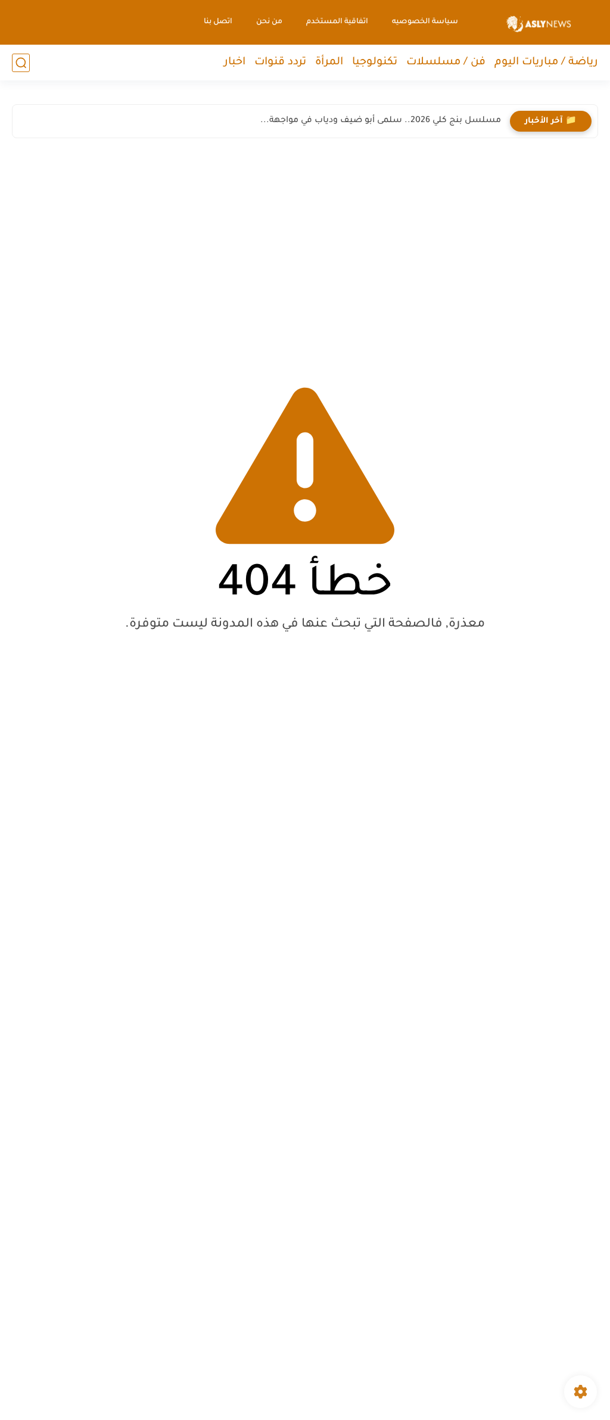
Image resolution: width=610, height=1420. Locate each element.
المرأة (329, 62)
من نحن (269, 22)
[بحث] (21, 63)
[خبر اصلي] (539, 22)
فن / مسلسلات (445, 62)
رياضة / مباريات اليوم (546, 62)
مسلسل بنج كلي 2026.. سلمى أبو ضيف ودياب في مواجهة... (380, 121)
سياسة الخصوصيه (425, 22)
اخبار (234, 62)
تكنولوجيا (374, 62)
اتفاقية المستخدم (337, 22)
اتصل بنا (218, 22)
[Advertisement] (305, 251)
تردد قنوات (280, 62)
